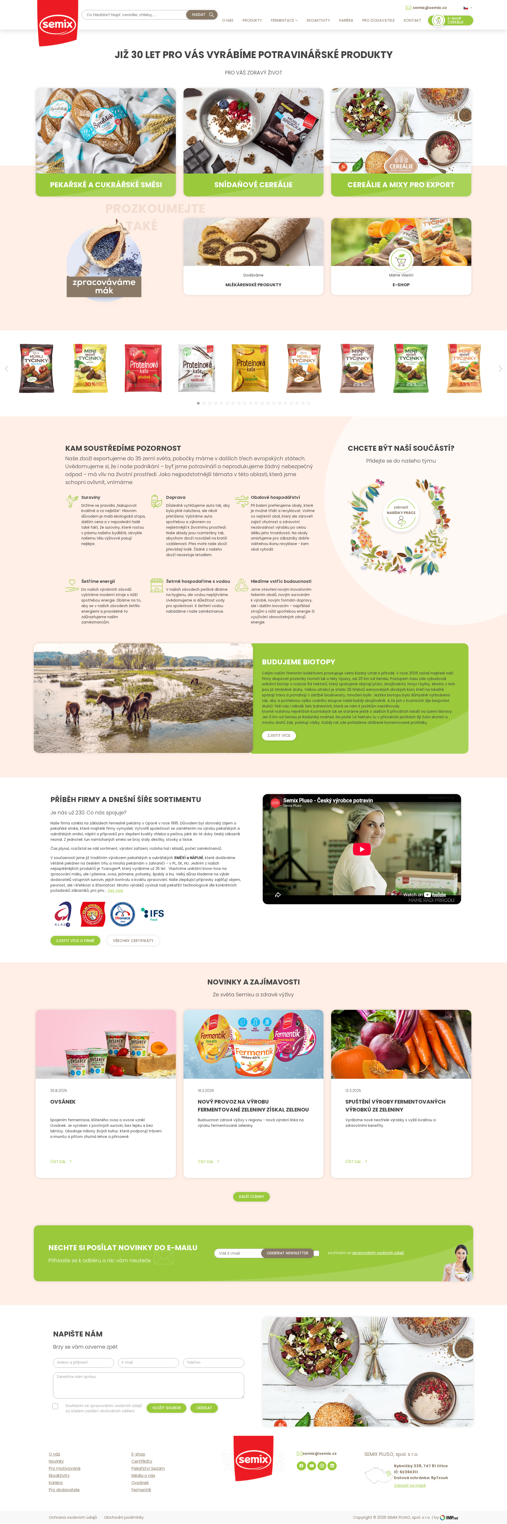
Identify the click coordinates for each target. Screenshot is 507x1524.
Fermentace (282, 20)
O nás (227, 20)
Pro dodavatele (378, 20)
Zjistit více (278, 735)
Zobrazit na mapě (410, 1485)
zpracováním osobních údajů (378, 1252)
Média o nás (143, 1475)
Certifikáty (142, 1461)
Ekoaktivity (318, 20)
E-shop (138, 1454)
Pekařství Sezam (148, 1468)
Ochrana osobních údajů (73, 1517)
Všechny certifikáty (133, 940)
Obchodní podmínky (124, 1517)
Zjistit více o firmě (75, 940)
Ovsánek (140, 1482)
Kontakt (412, 20)
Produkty (252, 20)
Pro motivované (65, 1468)
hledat (198, 14)
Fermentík (141, 1490)
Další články (251, 1196)
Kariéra (346, 20)
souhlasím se (366, 1252)
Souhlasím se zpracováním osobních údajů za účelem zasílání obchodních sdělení (103, 1408)
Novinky (56, 1461)
